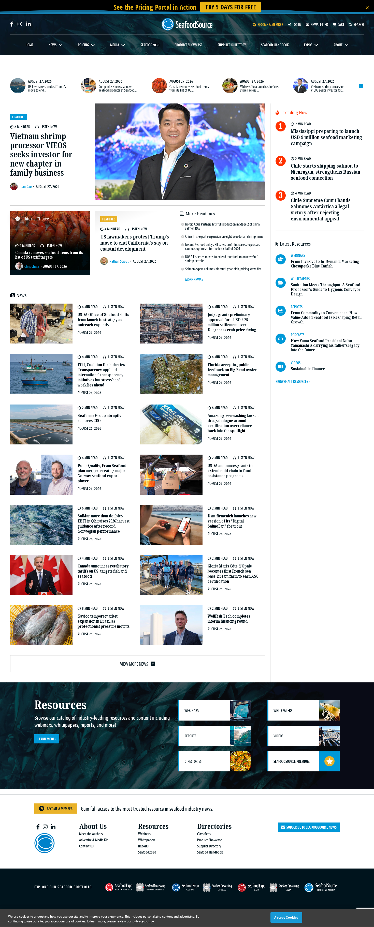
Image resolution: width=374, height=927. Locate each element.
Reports (143, 845)
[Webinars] (283, 259)
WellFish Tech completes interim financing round (229, 618)
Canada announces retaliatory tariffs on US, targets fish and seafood (103, 571)
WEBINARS (298, 255)
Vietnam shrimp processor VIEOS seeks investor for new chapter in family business (41, 154)
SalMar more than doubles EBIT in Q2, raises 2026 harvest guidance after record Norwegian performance (104, 523)
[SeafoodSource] (187, 24)
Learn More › (46, 738)
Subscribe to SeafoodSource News (311, 827)
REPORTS (297, 306)
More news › (194, 279)
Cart (341, 24)
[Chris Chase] (19, 266)
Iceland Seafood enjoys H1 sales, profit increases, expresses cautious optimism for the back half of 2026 (222, 246)
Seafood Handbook (275, 44)
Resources (153, 826)
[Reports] (283, 311)
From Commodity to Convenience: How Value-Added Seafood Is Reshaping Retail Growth (326, 317)
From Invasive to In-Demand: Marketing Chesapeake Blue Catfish (325, 264)
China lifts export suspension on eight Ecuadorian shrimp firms (224, 236)
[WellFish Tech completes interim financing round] (171, 625)
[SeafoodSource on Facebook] (11, 24)
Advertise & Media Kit (93, 839)
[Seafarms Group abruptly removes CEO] (41, 424)
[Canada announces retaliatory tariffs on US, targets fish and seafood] (41, 575)
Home (29, 44)
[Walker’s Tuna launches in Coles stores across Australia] (230, 85)
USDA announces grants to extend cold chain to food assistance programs (230, 471)
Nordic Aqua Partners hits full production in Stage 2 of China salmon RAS (222, 226)
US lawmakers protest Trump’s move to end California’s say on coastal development (134, 243)
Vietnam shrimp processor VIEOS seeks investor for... (327, 88)
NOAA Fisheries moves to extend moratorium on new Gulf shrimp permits (221, 258)
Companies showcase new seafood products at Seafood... (118, 88)
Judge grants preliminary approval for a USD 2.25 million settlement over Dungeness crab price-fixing (232, 322)
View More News (134, 664)
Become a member (270, 24)
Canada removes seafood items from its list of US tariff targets (49, 255)
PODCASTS (297, 334)
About (338, 44)
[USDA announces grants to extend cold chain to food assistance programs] (171, 475)
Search (359, 24)
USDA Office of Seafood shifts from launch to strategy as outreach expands (103, 320)
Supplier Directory (232, 44)
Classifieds (204, 833)
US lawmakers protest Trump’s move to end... (47, 88)
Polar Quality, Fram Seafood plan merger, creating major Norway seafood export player (102, 473)
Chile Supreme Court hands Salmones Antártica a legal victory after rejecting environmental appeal (321, 209)
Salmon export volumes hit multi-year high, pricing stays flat (223, 268)
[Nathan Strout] (104, 261)
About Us (93, 826)
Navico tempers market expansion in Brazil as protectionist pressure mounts (104, 621)
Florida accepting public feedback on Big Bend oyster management (232, 370)
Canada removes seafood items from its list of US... (189, 88)
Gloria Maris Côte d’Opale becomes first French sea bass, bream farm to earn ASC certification (233, 573)
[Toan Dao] (14, 186)
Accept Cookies (286, 917)
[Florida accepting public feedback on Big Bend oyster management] (171, 374)
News (52, 44)
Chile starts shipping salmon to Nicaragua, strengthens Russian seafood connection (325, 172)
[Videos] (283, 367)
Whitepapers (146, 839)
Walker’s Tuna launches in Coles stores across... (259, 88)
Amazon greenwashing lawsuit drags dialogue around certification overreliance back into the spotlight (233, 423)
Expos (308, 44)
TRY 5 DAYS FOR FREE (230, 7)
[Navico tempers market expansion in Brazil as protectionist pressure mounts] (41, 625)
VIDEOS (295, 362)
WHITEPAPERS (300, 278)
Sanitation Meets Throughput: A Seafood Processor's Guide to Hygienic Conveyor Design (326, 289)
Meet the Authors (91, 833)
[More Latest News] (361, 86)
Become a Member (60, 808)
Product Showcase (188, 44)
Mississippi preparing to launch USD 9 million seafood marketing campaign (326, 137)
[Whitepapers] (283, 283)
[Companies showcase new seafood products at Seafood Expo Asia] (88, 85)
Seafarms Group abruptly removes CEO (99, 418)
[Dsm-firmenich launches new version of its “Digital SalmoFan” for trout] (171, 525)
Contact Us (86, 845)
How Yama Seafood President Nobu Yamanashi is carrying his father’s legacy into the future (325, 345)
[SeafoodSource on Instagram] (20, 24)
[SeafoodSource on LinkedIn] (28, 24)
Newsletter (319, 24)
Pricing (83, 44)
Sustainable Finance (308, 369)
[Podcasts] (283, 339)
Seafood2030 (150, 44)
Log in (297, 24)
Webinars (144, 833)
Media (114, 44)
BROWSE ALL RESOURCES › (293, 381)
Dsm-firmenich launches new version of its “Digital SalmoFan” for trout (232, 521)
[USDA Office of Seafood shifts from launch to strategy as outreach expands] (41, 323)
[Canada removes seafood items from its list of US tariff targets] (159, 85)
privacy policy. (143, 921)
